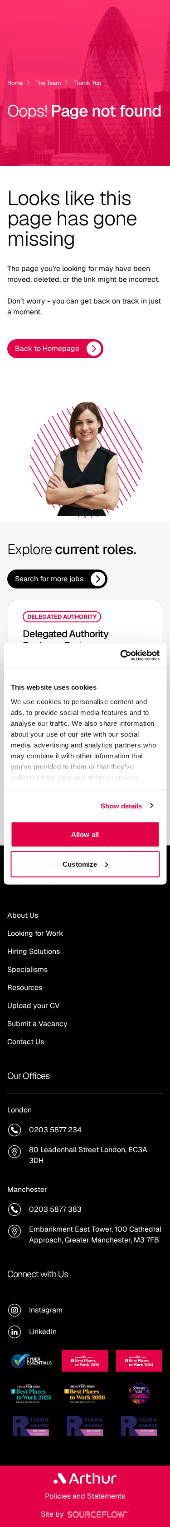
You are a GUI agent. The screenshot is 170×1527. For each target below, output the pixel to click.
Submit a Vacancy (37, 1023)
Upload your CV (33, 1005)
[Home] (85, 1478)
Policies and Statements (85, 1496)
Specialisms (27, 969)
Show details (121, 805)
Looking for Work (35, 933)
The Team (48, 83)
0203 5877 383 (55, 1209)
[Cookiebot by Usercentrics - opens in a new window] (121, 655)
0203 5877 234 (55, 1130)
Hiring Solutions (33, 951)
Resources (24, 987)
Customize (80, 864)
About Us (22, 915)
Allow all (85, 834)
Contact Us (25, 1041)
